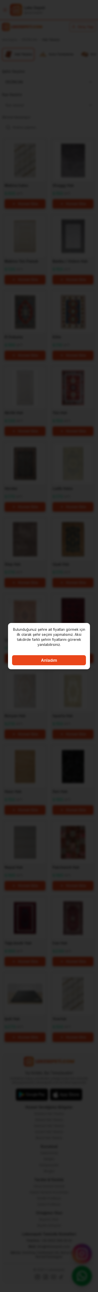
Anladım (49, 660)
